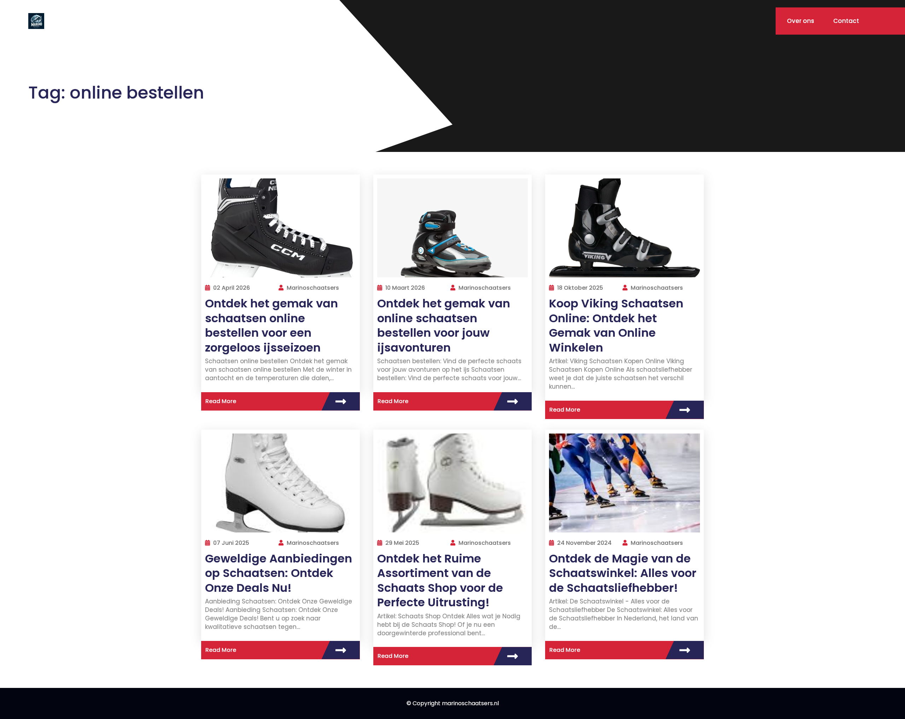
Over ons (800, 21)
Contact (846, 21)
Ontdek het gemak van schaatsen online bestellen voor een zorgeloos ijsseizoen (271, 325)
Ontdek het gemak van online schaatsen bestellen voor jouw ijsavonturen (443, 325)
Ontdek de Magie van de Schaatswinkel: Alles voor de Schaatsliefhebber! (622, 573)
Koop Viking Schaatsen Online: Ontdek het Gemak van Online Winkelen (616, 325)
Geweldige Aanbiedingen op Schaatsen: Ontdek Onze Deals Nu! (278, 573)
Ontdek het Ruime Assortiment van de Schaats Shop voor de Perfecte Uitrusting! (440, 580)
